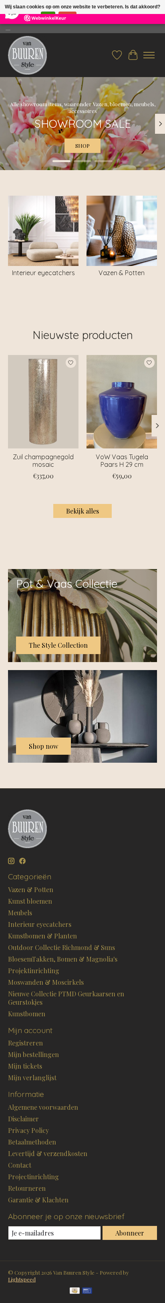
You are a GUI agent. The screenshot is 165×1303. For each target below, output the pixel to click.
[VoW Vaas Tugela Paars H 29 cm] (122, 401)
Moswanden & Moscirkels (46, 982)
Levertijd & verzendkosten (47, 1153)
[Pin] (87, 1291)
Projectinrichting (33, 1176)
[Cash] (75, 1291)
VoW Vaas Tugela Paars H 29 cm (122, 460)
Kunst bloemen (30, 901)
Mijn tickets (25, 1066)
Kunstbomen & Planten (42, 936)
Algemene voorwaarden (43, 1107)
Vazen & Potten (122, 273)
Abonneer (129, 1233)
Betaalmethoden (32, 1142)
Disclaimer (23, 1119)
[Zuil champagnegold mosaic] (43, 401)
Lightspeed (22, 1279)
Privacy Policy (28, 1130)
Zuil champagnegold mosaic (43, 460)
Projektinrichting (33, 970)
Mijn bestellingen (33, 1054)
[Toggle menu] (149, 55)
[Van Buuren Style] (27, 55)
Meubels (20, 912)
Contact (19, 1165)
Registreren (25, 1043)
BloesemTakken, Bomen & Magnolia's (62, 959)
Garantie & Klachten (38, 1200)
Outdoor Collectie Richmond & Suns (61, 947)
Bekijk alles (82, 511)
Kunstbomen (26, 1013)
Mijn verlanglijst (32, 1077)
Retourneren (27, 1188)
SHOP (82, 145)
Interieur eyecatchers (43, 273)
